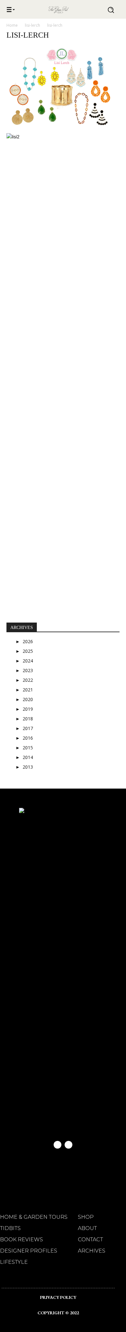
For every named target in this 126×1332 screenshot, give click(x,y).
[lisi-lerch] (63, 126)
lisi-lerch (32, 25)
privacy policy (58, 1297)
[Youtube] (68, 1145)
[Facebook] (57, 1145)
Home (12, 25)
